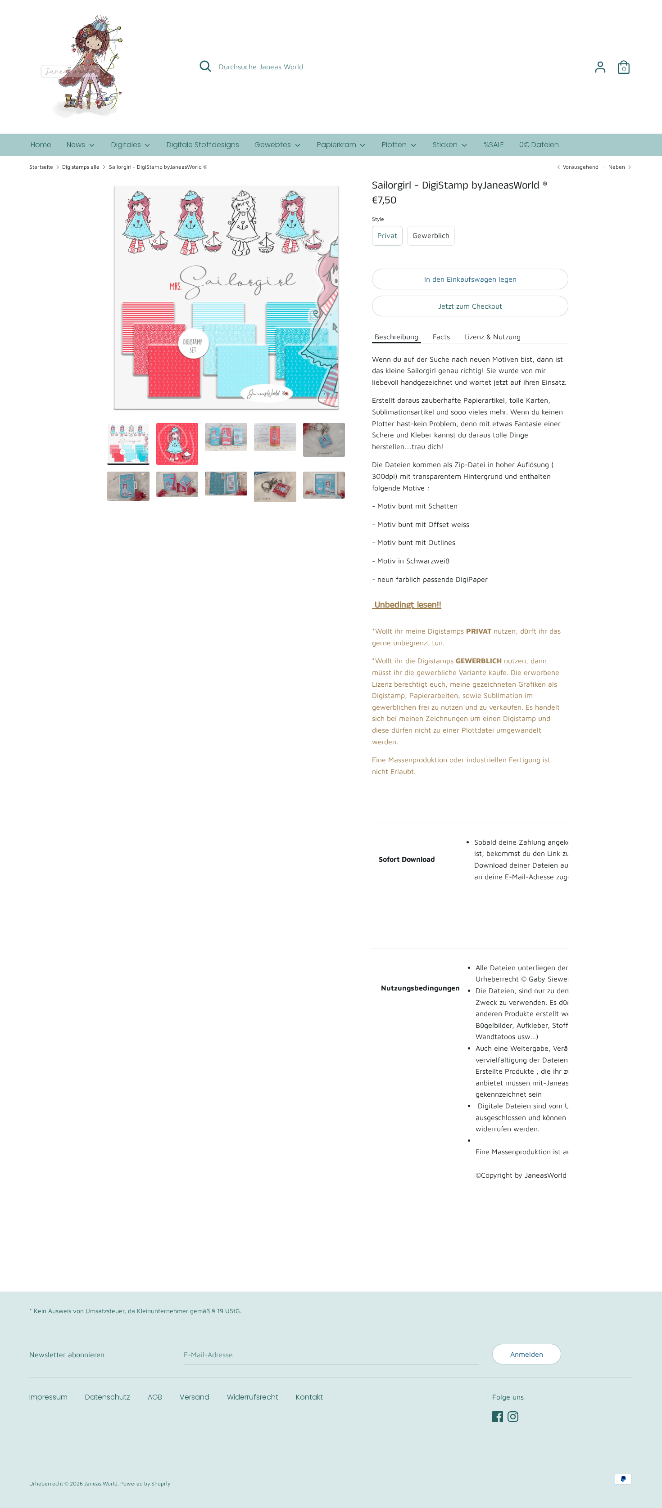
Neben (617, 166)
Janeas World (101, 1483)
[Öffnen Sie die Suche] (205, 66)
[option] (226, 300)
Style (378, 219)
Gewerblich (431, 235)
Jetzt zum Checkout (470, 306)
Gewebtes (273, 145)
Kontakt (309, 1397)
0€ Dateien (539, 145)
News (77, 145)
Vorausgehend (580, 166)
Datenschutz (107, 1397)
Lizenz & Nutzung (492, 337)
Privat (387, 235)
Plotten (395, 145)
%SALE (494, 145)
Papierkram (337, 145)
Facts (441, 337)
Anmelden (526, 1354)
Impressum (48, 1397)
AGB (155, 1397)
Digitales (127, 145)
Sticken (446, 145)
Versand (194, 1397)
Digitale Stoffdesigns (203, 145)
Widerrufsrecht (252, 1397)
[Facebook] (497, 1415)
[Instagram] (513, 1415)
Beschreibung (396, 337)
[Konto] (600, 63)
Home (41, 145)
